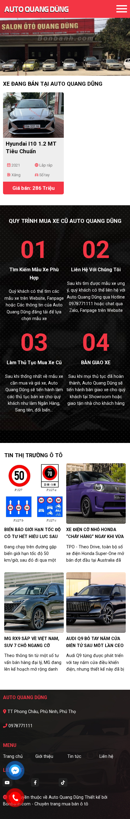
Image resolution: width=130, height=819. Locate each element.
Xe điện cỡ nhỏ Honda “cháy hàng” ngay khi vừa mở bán (95, 536)
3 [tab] (71, 67)
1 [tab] (59, 67)
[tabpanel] (65, 38)
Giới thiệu (44, 756)
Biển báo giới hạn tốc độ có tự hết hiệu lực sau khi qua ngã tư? (32, 536)
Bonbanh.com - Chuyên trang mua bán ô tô (45, 803)
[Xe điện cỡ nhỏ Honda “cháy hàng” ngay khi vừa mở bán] (96, 493)
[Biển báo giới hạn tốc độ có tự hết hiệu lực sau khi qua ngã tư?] (34, 493)
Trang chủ (13, 756)
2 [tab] (65, 67)
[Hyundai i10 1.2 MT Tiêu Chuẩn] (33, 114)
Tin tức (74, 756)
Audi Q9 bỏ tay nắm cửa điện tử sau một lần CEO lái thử (95, 645)
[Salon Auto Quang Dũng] (36, 9)
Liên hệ (106, 756)
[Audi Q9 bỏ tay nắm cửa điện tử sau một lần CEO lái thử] (96, 602)
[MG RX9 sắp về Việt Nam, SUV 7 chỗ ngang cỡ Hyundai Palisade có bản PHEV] (34, 602)
